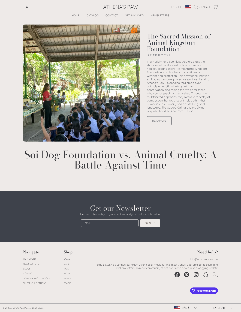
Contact (28, 273)
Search (68, 283)
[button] (203, 7)
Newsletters (31, 263)
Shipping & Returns (34, 283)
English (176, 7)
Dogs (67, 258)
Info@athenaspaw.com (204, 259)
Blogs (26, 268)
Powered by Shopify (34, 308)
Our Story (29, 258)
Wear (67, 268)
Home (67, 273)
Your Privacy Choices (36, 278)
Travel (68, 278)
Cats (66, 263)
